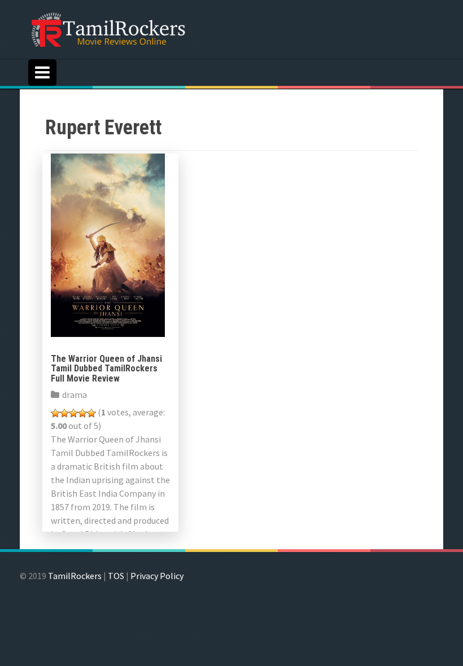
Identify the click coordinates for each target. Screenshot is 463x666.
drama (74, 394)
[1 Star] (55, 413)
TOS (116, 575)
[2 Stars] (64, 413)
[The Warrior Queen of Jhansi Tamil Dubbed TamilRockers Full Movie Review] (108, 243)
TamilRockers (75, 575)
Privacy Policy (157, 575)
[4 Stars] (82, 413)
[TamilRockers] (107, 28)
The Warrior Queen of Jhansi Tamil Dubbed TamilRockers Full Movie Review (106, 368)
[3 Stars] (73, 413)
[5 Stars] (91, 413)
